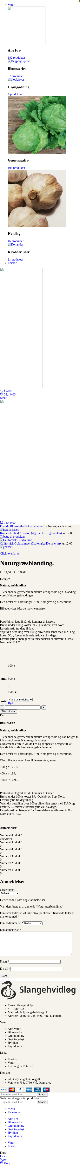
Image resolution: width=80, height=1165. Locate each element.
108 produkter (16, 167)
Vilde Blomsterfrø (36, 526)
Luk (2, 1156)
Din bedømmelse (11, 923)
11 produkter (15, 259)
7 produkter (15, 94)
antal (4, 701)
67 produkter (15, 76)
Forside (5, 526)
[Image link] (39, 998)
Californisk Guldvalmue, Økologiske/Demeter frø (31, 543)
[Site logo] (21, 387)
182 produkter (16, 57)
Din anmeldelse (10, 929)
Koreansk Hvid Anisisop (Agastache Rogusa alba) (31, 533)
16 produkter (15, 241)
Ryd (10, 703)
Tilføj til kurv (9, 711)
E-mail (5, 968)
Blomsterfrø (17, 526)
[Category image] (26, 42)
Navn (4, 961)
